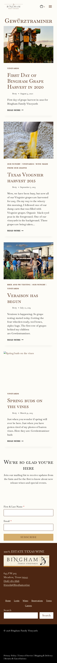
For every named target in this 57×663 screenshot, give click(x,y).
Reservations (37, 601)
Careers (28, 606)
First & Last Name (13, 506)
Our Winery (14, 164)
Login (16, 601)
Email (7, 521)
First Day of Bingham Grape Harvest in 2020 (25, 81)
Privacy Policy (10, 655)
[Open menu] (50, 6)
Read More (15, 110)
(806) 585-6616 (11, 581)
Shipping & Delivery (44, 655)
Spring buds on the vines (25, 403)
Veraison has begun (22, 298)
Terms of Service (25, 655)
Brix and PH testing (19, 285)
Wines (25, 601)
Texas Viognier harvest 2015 (25, 177)
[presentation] (28, 44)
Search (7, 610)
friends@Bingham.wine (17, 584)
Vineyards (13, 68)
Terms (49, 601)
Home (8, 601)
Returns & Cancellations (15, 658)
